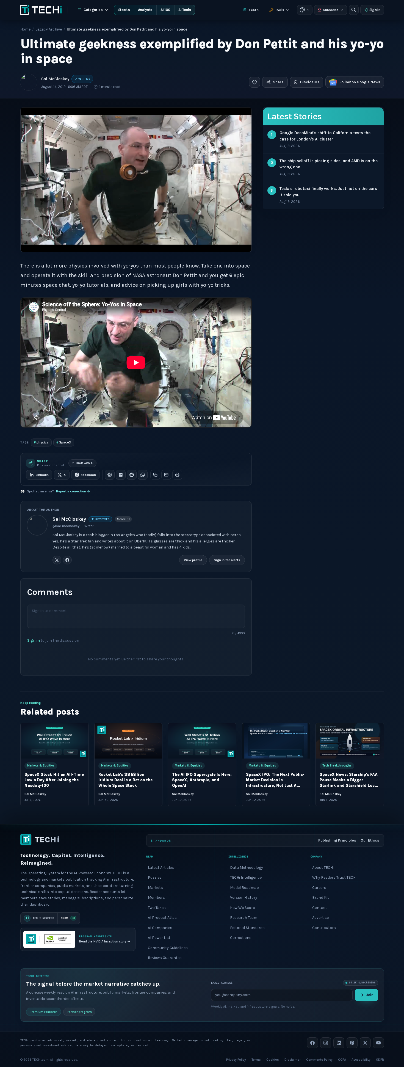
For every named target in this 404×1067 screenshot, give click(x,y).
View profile (193, 560)
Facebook (88, 475)
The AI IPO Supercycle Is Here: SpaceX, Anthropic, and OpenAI (202, 780)
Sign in (374, 10)
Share (278, 82)
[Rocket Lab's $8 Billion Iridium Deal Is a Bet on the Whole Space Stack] (128, 741)
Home (25, 29)
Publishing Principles (337, 840)
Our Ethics (370, 840)
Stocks (124, 10)
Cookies (272, 1059)
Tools (279, 10)
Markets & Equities (40, 765)
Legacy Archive (48, 29)
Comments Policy (319, 1059)
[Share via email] (166, 475)
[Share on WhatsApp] (143, 475)
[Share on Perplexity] (121, 475)
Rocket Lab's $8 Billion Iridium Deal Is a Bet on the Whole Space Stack (125, 780)
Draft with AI (84, 463)
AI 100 (165, 10)
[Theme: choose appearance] (304, 10)
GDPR (380, 1059)
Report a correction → (73, 491)
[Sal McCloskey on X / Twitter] (56, 560)
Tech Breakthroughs (337, 765)
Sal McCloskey (55, 78)
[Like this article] (254, 82)
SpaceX (63, 442)
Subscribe (331, 10)
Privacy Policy (236, 1059)
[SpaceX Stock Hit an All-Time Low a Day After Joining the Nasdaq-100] (54, 741)
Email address (222, 983)
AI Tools (184, 10)
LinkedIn (42, 475)
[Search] (354, 10)
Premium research (43, 1011)
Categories (93, 10)
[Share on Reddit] (132, 475)
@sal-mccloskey (65, 526)
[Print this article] (177, 475)
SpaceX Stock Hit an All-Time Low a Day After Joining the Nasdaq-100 (54, 780)
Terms (256, 1059)
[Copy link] (155, 475)
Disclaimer (292, 1059)
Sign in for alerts (227, 560)
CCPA (342, 1059)
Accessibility (361, 1059)
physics (41, 442)
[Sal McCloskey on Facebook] (67, 560)
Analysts (145, 10)
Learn (254, 10)
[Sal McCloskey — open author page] (28, 82)
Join (369, 994)
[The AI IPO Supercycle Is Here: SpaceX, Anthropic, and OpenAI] (202, 741)
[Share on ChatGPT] (110, 475)
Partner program (79, 1011)
